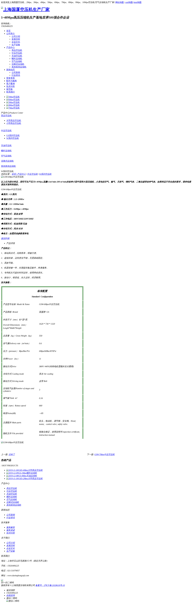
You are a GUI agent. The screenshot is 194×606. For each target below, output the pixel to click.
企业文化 (16, 42)
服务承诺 (10, 530)
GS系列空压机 (13, 135)
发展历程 (16, 39)
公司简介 (10, 33)
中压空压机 (17, 53)
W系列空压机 (12, 138)
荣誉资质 (10, 78)
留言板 (9, 89)
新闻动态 (10, 70)
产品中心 (10, 47)
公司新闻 (16, 72)
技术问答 (10, 86)
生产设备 (16, 45)
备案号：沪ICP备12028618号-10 (50, 585)
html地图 (137, 2)
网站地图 (119, 2)
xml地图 (129, 2)
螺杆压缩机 (17, 58)
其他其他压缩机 (19, 67)
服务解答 (10, 527)
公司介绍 (16, 36)
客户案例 (10, 83)
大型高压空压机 (13, 120)
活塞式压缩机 (18, 64)
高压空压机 (17, 50)
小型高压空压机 (13, 123)
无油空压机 (17, 56)
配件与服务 (11, 81)
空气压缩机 (17, 61)
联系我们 (10, 92)
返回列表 (5, 238)
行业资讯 (16, 75)
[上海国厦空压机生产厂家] (25, 9)
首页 (8, 31)
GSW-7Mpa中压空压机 (104, 454)
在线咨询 (10, 595)
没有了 (12, 454)
